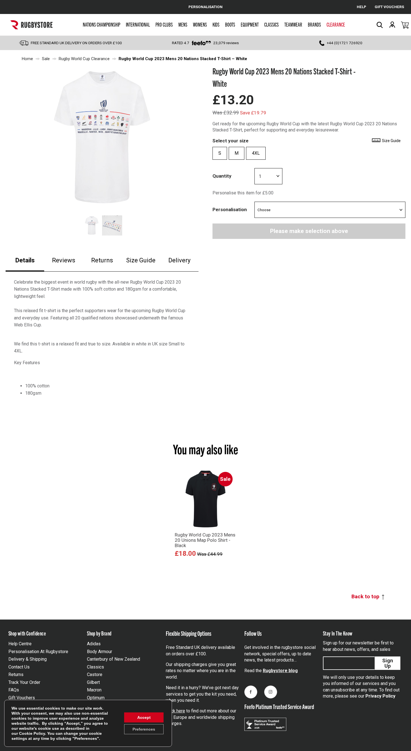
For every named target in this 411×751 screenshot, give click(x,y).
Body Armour (99, 651)
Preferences (144, 729)
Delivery (179, 260)
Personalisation (229, 209)
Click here (175, 711)
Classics (271, 24)
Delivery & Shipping (27, 659)
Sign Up (387, 663)
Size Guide (140, 260)
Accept (144, 717)
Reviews (63, 260)
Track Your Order (24, 682)
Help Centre (20, 643)
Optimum (96, 697)
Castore (94, 674)
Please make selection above (309, 231)
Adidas (94, 643)
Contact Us (19, 667)
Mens (182, 24)
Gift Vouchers (21, 697)
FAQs (13, 690)
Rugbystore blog (280, 670)
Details (25, 260)
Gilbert (93, 682)
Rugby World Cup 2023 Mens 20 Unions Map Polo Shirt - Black (205, 540)
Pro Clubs (164, 24)
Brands (314, 24)
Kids (215, 24)
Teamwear (293, 24)
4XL (256, 153)
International (138, 24)
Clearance (336, 24)
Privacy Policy (380, 696)
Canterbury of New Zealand (113, 659)
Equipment (250, 24)
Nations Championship (101, 24)
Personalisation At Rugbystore (38, 651)
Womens (200, 24)
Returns (102, 260)
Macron (94, 690)
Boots (230, 24)
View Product (205, 563)
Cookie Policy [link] (32, 733)
